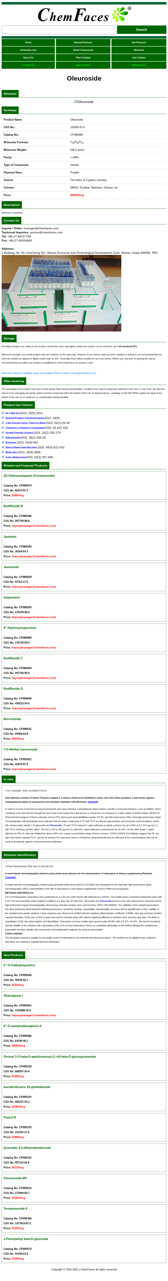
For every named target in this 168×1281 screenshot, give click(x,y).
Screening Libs (28, 50)
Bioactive (139, 50)
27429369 (10, 877)
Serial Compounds (83, 50)
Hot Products (139, 42)
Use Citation (139, 57)
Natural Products (83, 42)
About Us (28, 57)
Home (28, 42)
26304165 (92, 802)
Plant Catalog (83, 57)
